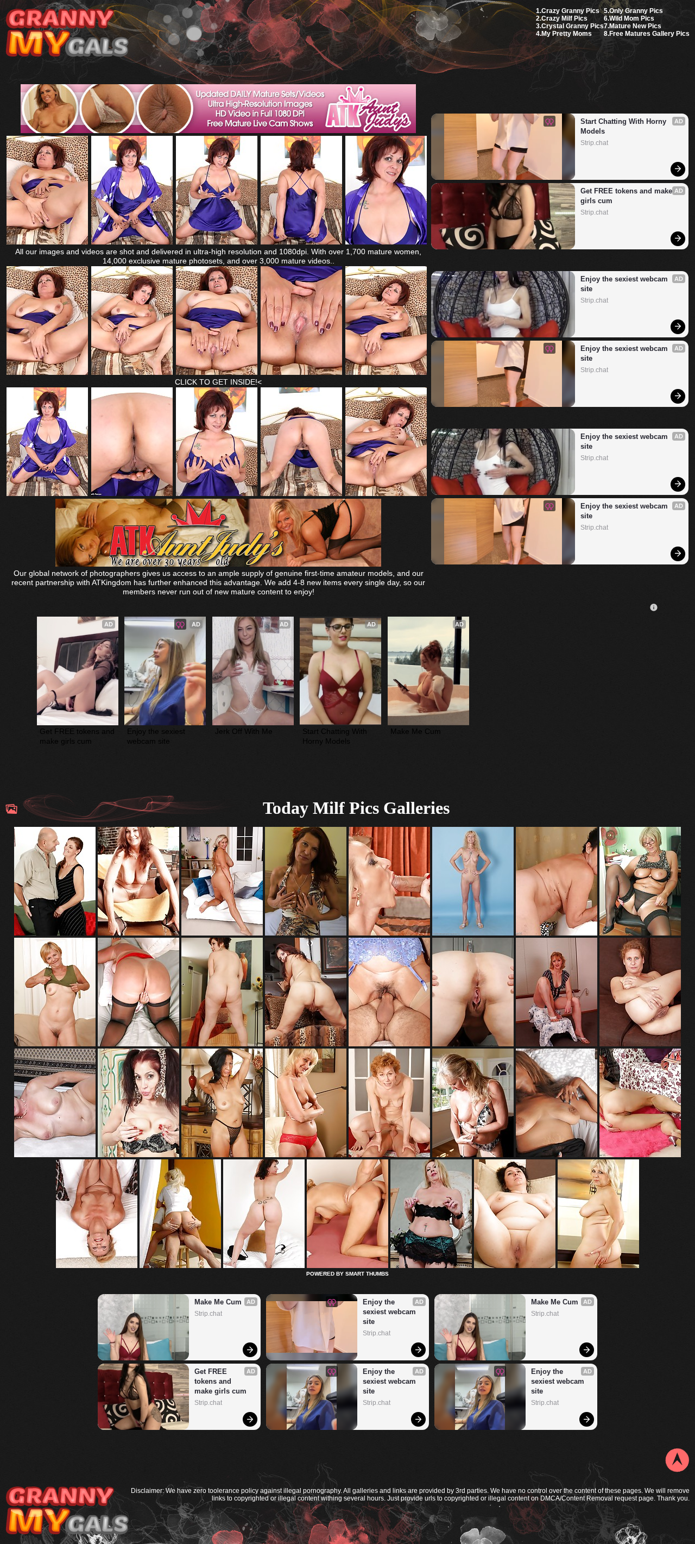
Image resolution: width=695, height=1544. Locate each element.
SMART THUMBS (367, 1274)
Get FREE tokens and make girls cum (627, 196)
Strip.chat (594, 143)
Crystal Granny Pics (572, 26)
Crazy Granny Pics (570, 11)
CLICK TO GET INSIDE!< (218, 382)
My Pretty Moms (566, 33)
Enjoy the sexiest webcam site (625, 284)
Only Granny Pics (636, 11)
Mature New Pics (635, 26)
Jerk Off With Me (244, 731)
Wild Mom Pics (631, 18)
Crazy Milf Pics (564, 18)
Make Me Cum (415, 731)
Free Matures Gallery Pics (649, 33)
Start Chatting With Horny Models (624, 126)
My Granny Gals (67, 33)
